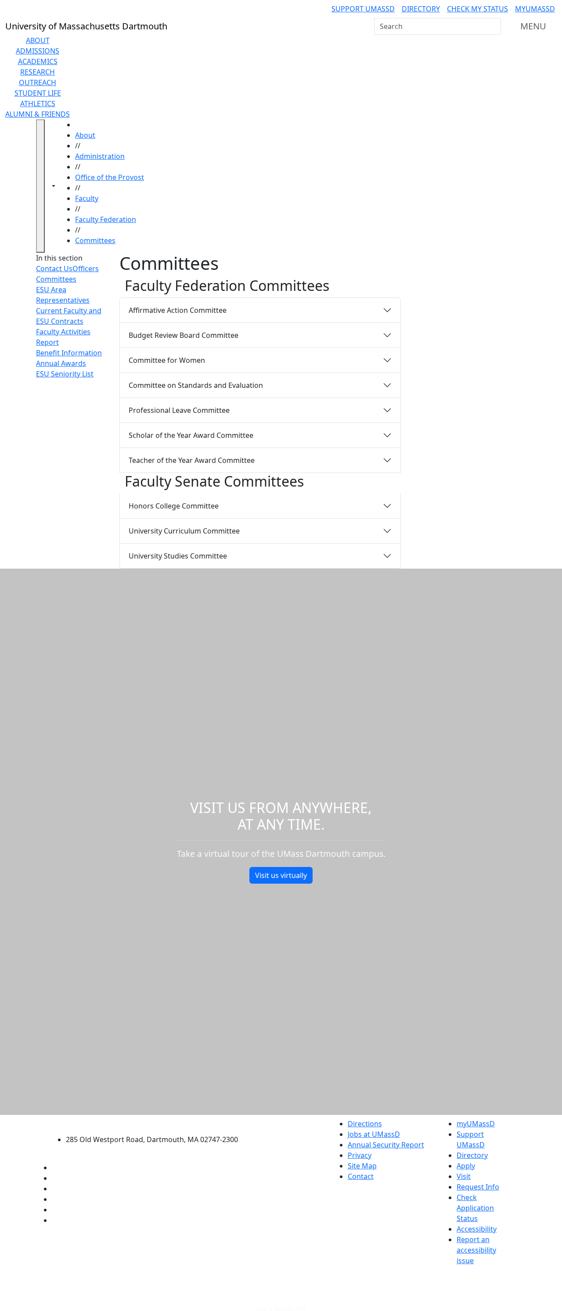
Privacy (359, 1155)
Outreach (37, 82)
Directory (421, 9)
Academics (38, 61)
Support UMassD (363, 9)
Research (37, 72)
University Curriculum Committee (184, 531)
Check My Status (477, 9)
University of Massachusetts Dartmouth (157, 1122)
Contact (361, 1176)
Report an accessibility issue (476, 1250)
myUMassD (535, 9)
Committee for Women (167, 360)
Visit (464, 1176)
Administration (100, 156)
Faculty (86, 198)
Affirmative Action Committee (178, 310)
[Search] (493, 26)
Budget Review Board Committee (183, 335)
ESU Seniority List (65, 374)
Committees (95, 240)
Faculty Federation (105, 219)
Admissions (37, 51)
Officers (85, 268)
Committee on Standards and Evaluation (196, 385)
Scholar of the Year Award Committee (191, 435)
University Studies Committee (178, 556)
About (38, 40)
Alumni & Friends (37, 114)
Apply (466, 1166)
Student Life (37, 93)
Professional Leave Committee (179, 410)
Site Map (362, 1166)
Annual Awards (61, 363)
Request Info (478, 1187)
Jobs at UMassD (374, 1134)
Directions (365, 1123)
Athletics (37, 103)
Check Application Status (475, 1208)
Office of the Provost (109, 177)
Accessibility (477, 1229)
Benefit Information (69, 353)
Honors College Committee (174, 506)
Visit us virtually (281, 875)
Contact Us (54, 268)
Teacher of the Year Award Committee (192, 460)
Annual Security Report (386, 1145)
